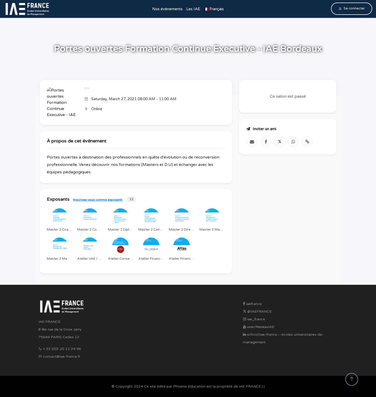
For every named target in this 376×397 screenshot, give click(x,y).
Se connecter (354, 8)
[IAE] (27, 9)
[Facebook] (265, 141)
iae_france (255, 319)
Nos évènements (167, 9)
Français (216, 9)
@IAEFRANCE (259, 311)
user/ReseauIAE (260, 327)
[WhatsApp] (293, 141)
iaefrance (253, 304)
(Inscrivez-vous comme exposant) (97, 199)
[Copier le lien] (307, 141)
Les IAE (193, 9)
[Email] (252, 141)
